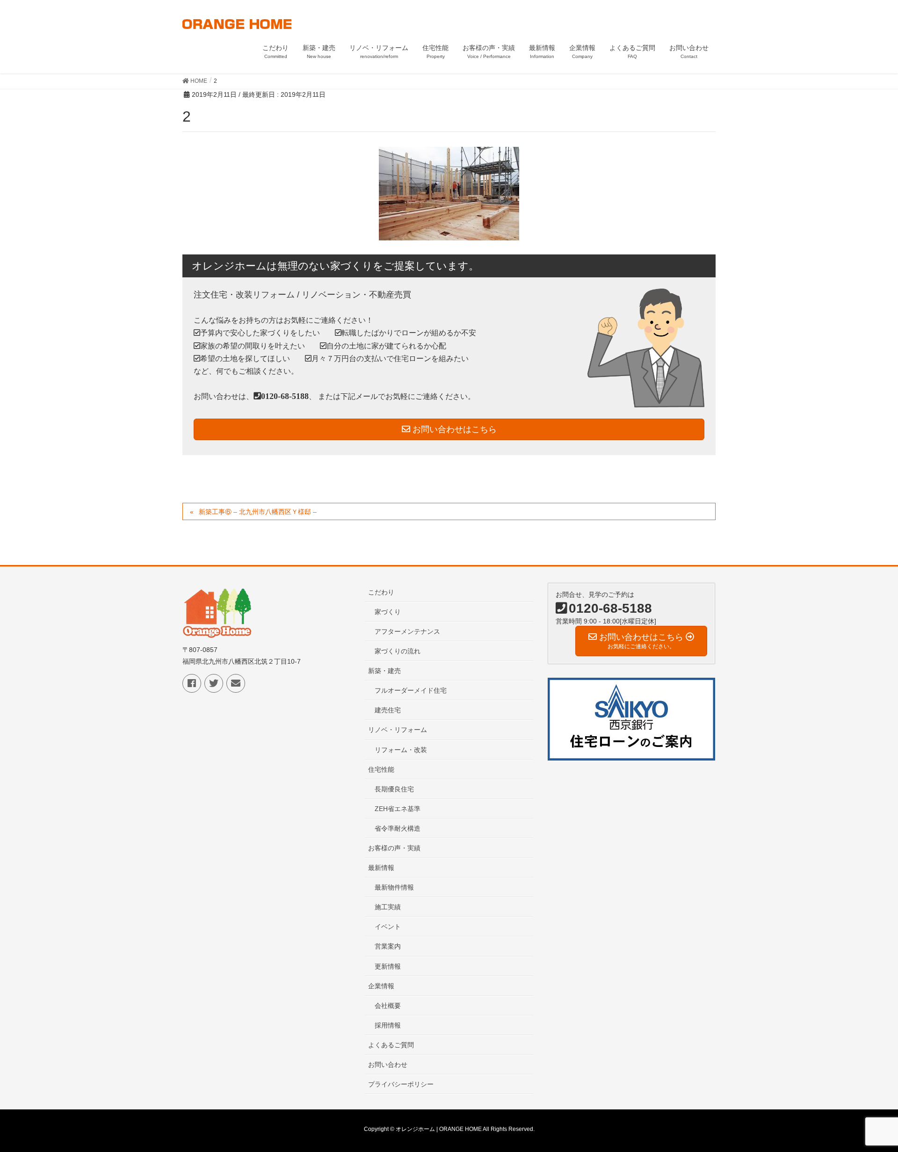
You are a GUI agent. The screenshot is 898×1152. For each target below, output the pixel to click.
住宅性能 (381, 769)
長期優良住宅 (394, 789)
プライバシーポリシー (401, 1084)
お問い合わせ (387, 1064)
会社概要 (388, 1005)
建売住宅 (388, 710)
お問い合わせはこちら (453, 429)
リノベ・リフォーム (397, 729)
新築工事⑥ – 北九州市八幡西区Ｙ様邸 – (258, 511)
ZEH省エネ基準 (397, 808)
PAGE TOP (869, 1109)
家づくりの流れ (397, 651)
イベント (388, 926)
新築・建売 (384, 670)
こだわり (381, 592)
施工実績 (388, 907)
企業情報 (381, 986)
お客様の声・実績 (394, 848)
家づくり (388, 612)
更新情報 (388, 966)
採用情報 (388, 1025)
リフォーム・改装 (401, 750)
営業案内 (388, 946)
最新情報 (381, 867)
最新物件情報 (394, 887)
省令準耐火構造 (397, 828)
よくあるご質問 (391, 1045)
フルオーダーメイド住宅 (411, 690)
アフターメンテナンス (407, 631)
